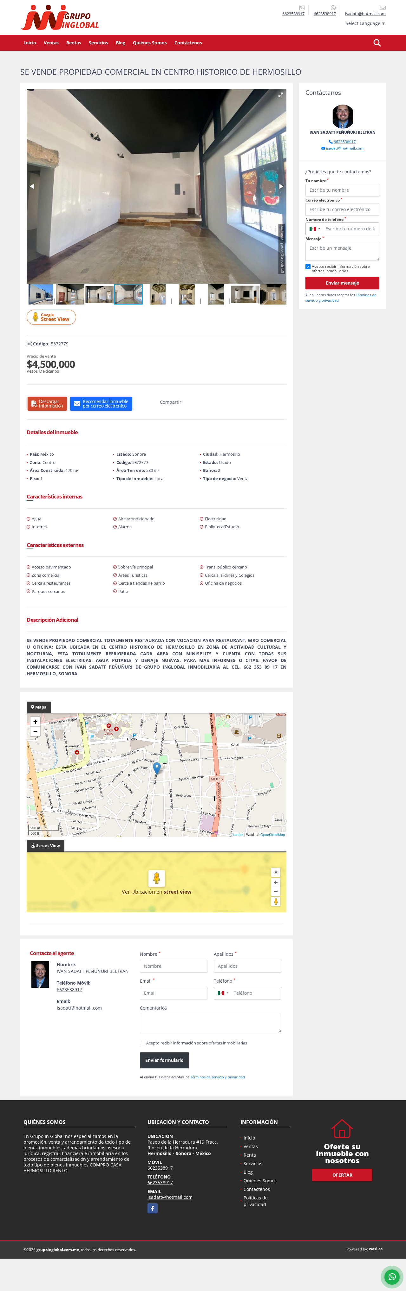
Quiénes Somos (150, 43)
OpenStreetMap (272, 834)
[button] (281, 95)
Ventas (51, 43)
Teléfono (224, 981)
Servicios (98, 43)
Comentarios (153, 1008)
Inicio (30, 43)
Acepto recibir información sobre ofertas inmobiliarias (196, 1043)
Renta (250, 1155)
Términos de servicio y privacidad (217, 1077)
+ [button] (35, 722)
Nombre (150, 954)
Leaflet (238, 834)
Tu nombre (317, 180)
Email (147, 981)
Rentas (73, 43)
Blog (120, 43)
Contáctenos (188, 43)
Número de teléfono (325, 219)
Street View (55, 317)
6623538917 (293, 13)
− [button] (35, 731)
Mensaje (314, 238)
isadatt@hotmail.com (79, 1008)
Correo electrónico (323, 200)
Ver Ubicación (139, 891)
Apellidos (225, 954)
